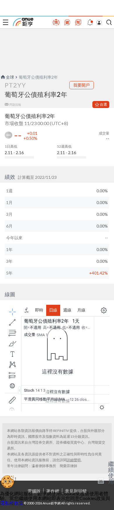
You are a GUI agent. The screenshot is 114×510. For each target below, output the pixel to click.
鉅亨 (23, 22)
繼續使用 (111, 472)
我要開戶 (81, 85)
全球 (10, 77)
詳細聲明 (74, 460)
